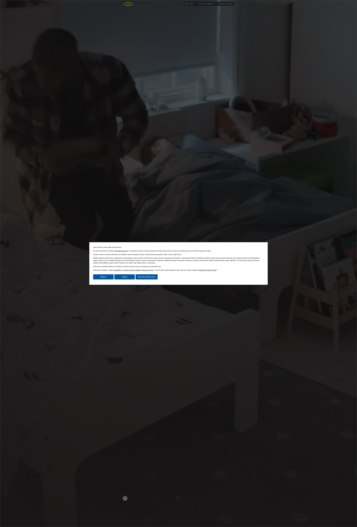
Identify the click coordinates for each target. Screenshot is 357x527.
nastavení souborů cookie (207, 270)
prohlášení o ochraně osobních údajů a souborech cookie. (133, 270)
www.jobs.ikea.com (121, 251)
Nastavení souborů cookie (146, 277)
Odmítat (124, 277)
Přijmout (103, 277)
